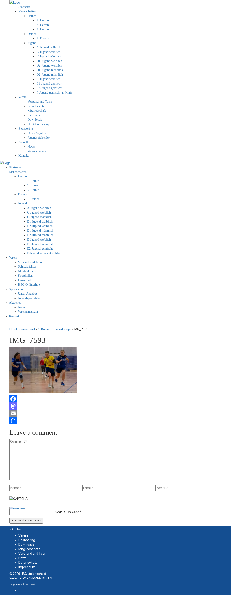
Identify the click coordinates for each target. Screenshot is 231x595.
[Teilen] (115, 420)
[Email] (115, 413)
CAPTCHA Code (67, 512)
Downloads (26, 544)
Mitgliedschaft (29, 549)
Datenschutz (28, 562)
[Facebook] (115, 398)
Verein (23, 535)
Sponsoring (26, 540)
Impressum (26, 567)
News (22, 558)
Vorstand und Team (32, 553)
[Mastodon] (115, 406)
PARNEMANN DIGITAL (38, 578)
